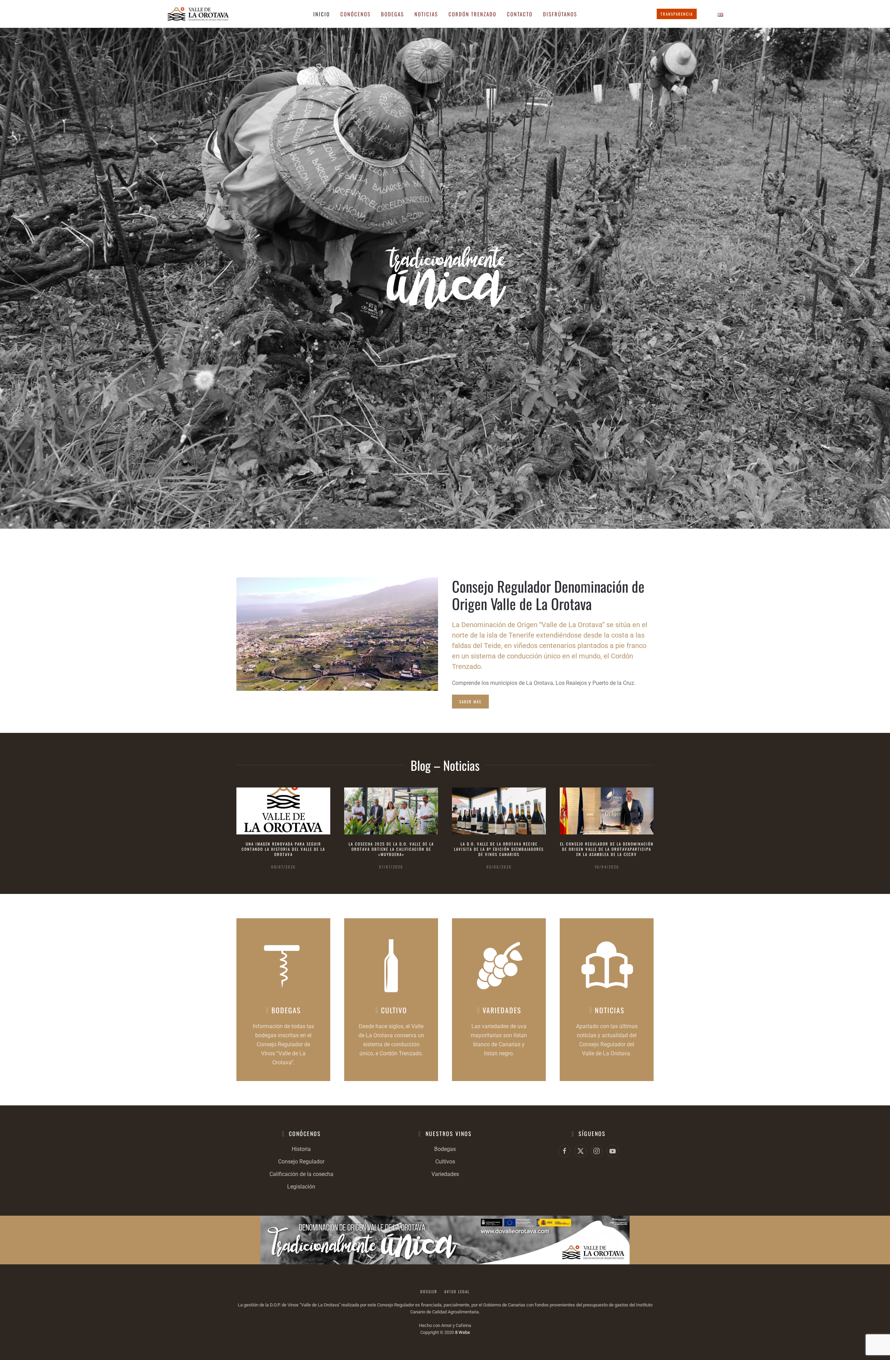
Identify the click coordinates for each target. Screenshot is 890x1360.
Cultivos (445, 1161)
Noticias (426, 14)
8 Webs (462, 1332)
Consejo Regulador (301, 1161)
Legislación (301, 1186)
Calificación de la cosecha (301, 1174)
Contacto (520, 14)
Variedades (445, 1174)
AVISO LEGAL (457, 1291)
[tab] (441, 520)
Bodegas (445, 1149)
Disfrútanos (560, 14)
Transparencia (677, 14)
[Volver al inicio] (198, 14)
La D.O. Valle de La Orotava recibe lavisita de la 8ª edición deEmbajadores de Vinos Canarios (499, 849)
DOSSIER (428, 1291)
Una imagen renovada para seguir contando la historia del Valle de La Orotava (283, 849)
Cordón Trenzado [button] (472, 14)
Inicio (321, 14)
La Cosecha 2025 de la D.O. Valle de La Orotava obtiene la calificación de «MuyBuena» (391, 849)
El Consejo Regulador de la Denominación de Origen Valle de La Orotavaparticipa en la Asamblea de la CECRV (607, 849)
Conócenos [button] (355, 14)
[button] (13, 278)
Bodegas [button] (392, 14)
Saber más (470, 701)
